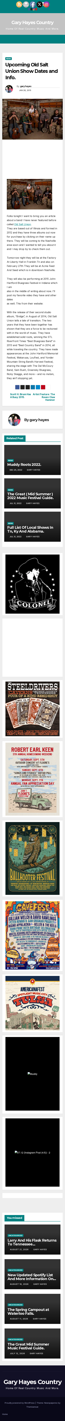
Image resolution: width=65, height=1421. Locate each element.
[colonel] (32, 583)
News (8, 59)
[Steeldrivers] (32, 708)
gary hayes (25, 86)
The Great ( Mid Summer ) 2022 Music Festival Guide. (30, 496)
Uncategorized (15, 1235)
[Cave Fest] (32, 935)
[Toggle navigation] (60, 39)
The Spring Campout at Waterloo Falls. (28, 1311)
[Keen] (32, 778)
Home (5, 1414)
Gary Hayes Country (32, 22)
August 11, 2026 (19, 1319)
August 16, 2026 (19, 1284)
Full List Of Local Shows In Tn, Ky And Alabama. (30, 529)
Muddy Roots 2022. (24, 464)
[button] (49, 39)
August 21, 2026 (19, 1249)
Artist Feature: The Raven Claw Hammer (44, 397)
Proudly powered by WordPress (20, 1403)
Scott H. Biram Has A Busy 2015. (20, 395)
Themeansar (32, 1407)
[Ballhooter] (32, 858)
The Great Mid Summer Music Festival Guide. (28, 1346)
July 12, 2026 (18, 1353)
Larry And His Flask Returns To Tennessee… (32, 1242)
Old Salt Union (22, 224)
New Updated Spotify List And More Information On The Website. (30, 1279)
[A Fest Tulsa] (32, 1003)
